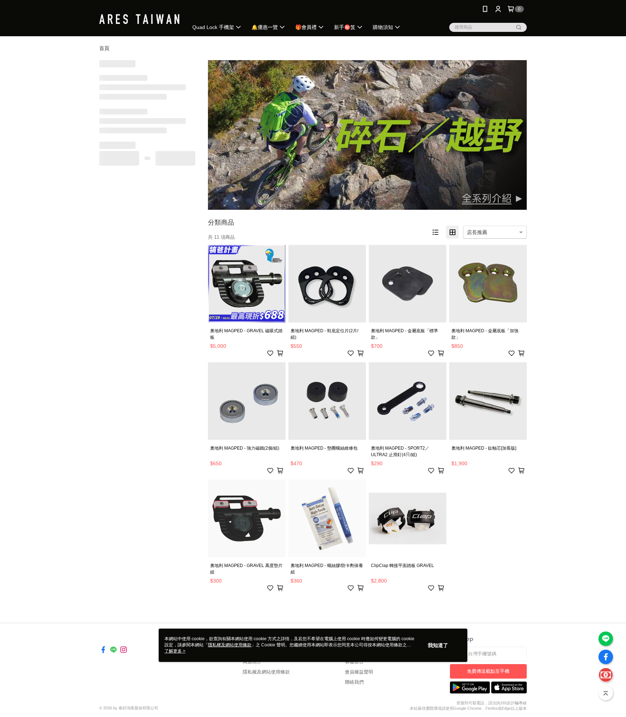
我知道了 (438, 645)
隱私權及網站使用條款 (266, 672)
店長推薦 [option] (477, 232)
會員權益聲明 (359, 672)
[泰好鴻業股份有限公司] (139, 19)
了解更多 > (174, 651)
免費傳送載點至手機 (488, 671)
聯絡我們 (354, 682)
